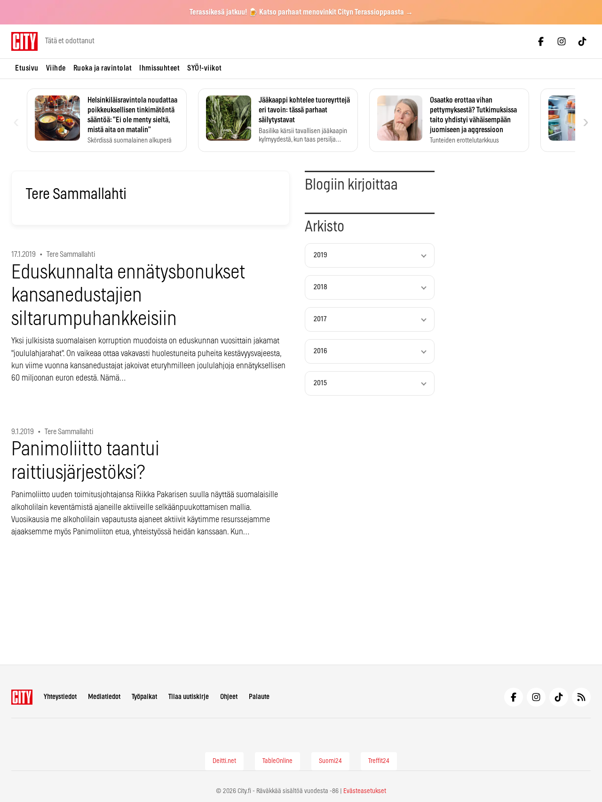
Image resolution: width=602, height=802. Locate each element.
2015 (320, 383)
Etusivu (27, 68)
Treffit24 (378, 761)
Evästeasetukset (364, 791)
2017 (320, 319)
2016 (320, 351)
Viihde (56, 68)
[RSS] (581, 697)
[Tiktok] (582, 41)
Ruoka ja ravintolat (102, 68)
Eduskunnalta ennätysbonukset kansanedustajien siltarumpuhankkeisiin (128, 296)
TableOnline (277, 761)
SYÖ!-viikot (204, 68)
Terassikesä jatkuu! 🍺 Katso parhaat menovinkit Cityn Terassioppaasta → (301, 12)
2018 (320, 287)
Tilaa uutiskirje (188, 696)
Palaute (259, 696)
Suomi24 (330, 761)
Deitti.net (224, 761)
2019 (320, 255)
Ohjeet (229, 696)
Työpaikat (144, 696)
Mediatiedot (104, 696)
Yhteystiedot (60, 696)
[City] (21, 697)
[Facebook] (540, 41)
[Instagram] (561, 41)
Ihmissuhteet (159, 68)
